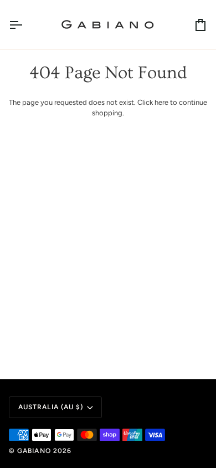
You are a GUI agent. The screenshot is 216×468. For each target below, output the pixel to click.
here (161, 102)
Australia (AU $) (50, 407)
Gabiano (35, 451)
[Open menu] (25, 24)
